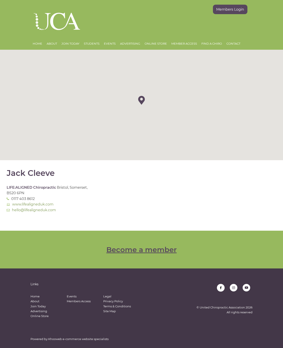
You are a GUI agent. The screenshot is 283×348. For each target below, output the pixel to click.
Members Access (79, 301)
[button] (141, 100)
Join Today (70, 43)
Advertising (130, 43)
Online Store (156, 43)
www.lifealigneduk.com (33, 204)
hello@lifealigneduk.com (34, 210)
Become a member (141, 249)
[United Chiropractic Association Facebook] (221, 288)
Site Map (109, 311)
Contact (233, 43)
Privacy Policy (113, 301)
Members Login (230, 9)
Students (91, 43)
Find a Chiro (211, 43)
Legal (107, 296)
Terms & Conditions (117, 306)
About (52, 43)
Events (110, 43)
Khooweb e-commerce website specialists (78, 339)
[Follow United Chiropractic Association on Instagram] (233, 288)
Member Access (184, 43)
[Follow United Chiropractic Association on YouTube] (246, 288)
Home (37, 43)
